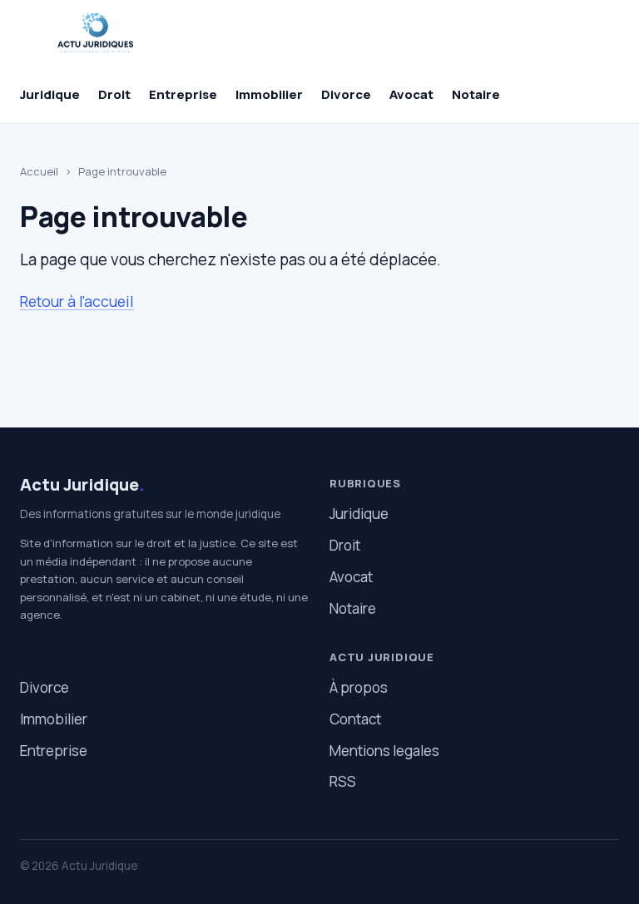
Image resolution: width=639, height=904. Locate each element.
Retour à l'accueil (77, 301)
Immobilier (269, 94)
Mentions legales (384, 750)
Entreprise (183, 94)
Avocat (411, 94)
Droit (114, 94)
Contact (355, 719)
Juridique (50, 94)
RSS (342, 781)
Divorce (346, 94)
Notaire (476, 94)
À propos (358, 687)
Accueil (39, 171)
